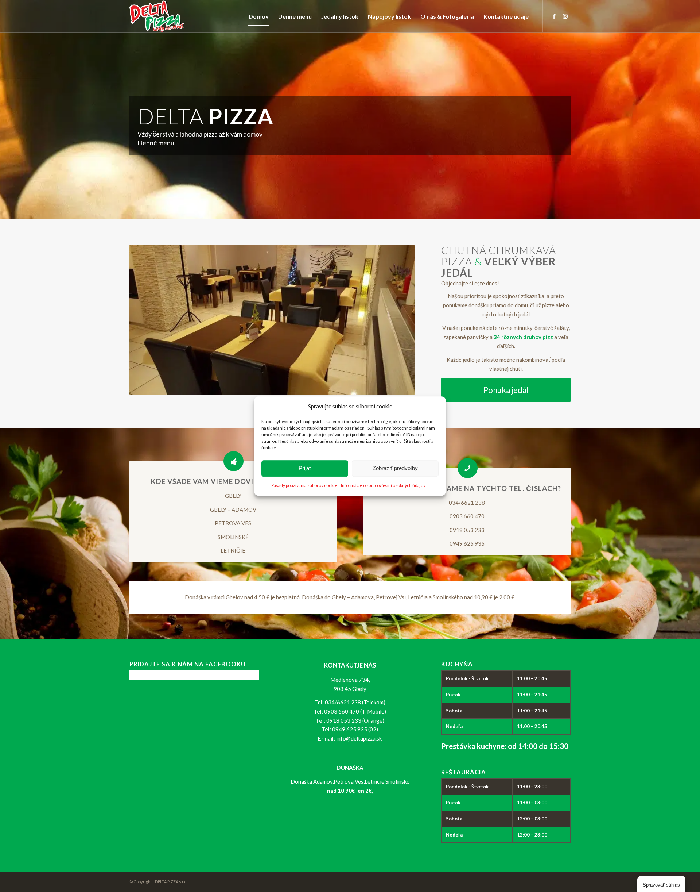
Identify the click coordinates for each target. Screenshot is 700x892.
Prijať (305, 468)
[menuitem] (258, 16)
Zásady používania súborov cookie (304, 485)
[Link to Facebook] (554, 16)
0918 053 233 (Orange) (355, 720)
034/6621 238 (467, 502)
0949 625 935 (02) (355, 729)
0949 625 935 (467, 543)
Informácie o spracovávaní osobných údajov (383, 485)
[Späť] (146, 320)
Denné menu (155, 143)
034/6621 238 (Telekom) (355, 702)
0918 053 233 (467, 530)
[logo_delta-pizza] (156, 16)
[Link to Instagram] (565, 16)
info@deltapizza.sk (359, 738)
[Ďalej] (398, 320)
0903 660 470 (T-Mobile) (355, 711)
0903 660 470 (467, 516)
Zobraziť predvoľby (395, 468)
